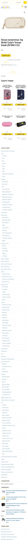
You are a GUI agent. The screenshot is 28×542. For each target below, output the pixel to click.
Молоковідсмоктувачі (6, 192)
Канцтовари (3, 356)
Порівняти (5, 108)
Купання (3, 225)
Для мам (2, 271)
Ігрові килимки (5, 323)
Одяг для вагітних (5, 281)
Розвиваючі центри (6, 340)
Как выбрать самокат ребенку (7, 539)
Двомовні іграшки (5, 307)
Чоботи (3, 176)
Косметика (3, 374)
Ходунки (3, 240)
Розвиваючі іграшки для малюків (7, 467)
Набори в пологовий (6, 297)
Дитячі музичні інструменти (6, 264)
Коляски (3, 369)
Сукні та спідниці (5, 446)
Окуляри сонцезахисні (6, 433)
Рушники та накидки (6, 441)
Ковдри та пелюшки (6, 420)
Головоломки (4, 212)
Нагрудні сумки (5, 371)
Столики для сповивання (7, 238)
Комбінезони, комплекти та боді (8, 425)
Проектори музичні (6, 338)
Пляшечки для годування (7, 197)
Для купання (4, 315)
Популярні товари (4, 462)
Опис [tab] (13, 71)
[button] (24, 12)
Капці (3, 158)
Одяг (2, 402)
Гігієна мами (4, 289)
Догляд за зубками (6, 384)
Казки (2, 354)
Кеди (3, 161)
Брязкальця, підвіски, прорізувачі (8, 151)
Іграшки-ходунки (5, 320)
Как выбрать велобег (5, 529)
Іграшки (2, 302)
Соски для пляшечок (6, 207)
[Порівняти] (17, 7)
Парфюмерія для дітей (6, 392)
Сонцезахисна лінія (6, 394)
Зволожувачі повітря (6, 220)
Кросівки (4, 163)
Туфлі (3, 171)
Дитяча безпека (5, 217)
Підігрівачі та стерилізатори (7, 194)
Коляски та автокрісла (5, 361)
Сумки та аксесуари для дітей (7, 472)
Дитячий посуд (5, 181)
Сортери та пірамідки (6, 343)
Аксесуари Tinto (5, 407)
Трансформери (4, 474)
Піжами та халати (5, 436)
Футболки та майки (6, 448)
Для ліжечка (4, 317)
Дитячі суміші (4, 184)
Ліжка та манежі (5, 228)
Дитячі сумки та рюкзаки (6, 269)
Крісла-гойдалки (5, 222)
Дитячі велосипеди (5, 259)
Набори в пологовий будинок (8, 279)
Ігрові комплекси (4, 349)
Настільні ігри (4, 335)
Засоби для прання (6, 294)
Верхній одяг (4, 412)
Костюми (4, 428)
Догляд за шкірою (5, 387)
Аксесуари (4, 405)
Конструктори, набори (6, 325)
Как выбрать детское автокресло (7, 534)
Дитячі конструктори (5, 261)
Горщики (4, 292)
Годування (3, 179)
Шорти (3, 454)
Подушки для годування (6, 199)
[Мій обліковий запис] (20, 7)
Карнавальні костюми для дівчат (7, 359)
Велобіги (4, 245)
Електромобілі (5, 251)
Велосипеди (4, 248)
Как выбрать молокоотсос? (6, 531)
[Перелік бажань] (18, 7)
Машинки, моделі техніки (6, 397)
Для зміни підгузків (6, 376)
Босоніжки (4, 156)
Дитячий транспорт (5, 243)
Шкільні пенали (14, 65)
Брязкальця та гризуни (6, 304)
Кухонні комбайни (5, 189)
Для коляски (4, 312)
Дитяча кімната (4, 215)
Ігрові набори (4, 351)
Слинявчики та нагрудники (7, 204)
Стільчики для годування (7, 210)
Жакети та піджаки (5, 415)
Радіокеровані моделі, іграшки (7, 464)
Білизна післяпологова (6, 276)
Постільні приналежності (7, 233)
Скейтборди (4, 256)
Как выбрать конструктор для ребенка (9, 537)
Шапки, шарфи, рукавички (7, 451)
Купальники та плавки (6, 430)
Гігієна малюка (5, 286)
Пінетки (3, 166)
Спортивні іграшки (5, 346)
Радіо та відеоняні (5, 235)
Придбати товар (5, 55)
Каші (3, 186)
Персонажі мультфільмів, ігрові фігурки (9, 456)
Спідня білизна (5, 443)
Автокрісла (4, 364)
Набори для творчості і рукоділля (7, 400)
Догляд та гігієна (4, 284)
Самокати (4, 253)
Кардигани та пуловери (6, 418)
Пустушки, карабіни (6, 202)
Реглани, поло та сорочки (7, 438)
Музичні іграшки (5, 333)
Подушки (2, 459)
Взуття (2, 153)
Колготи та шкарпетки (6, 423)
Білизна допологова (6, 274)
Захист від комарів (5, 389)
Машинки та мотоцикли (6, 330)
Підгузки (3, 299)
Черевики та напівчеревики (7, 174)
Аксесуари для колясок (6, 366)
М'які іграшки (4, 328)
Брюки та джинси (5, 410)
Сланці (3, 168)
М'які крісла (4, 230)
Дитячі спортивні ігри (5, 266)
